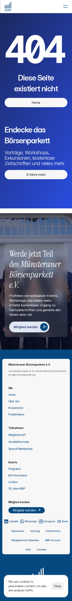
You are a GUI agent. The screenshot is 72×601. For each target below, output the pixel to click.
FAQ (28, 549)
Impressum (17, 531)
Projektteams (16, 414)
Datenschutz (53, 531)
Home (12, 394)
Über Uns (14, 401)
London (13, 482)
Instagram (49, 521)
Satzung (35, 531)
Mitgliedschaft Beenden (25, 540)
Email (65, 521)
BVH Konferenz (17, 475)
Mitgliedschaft (17, 434)
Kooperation (15, 407)
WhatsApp (31, 521)
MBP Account (53, 540)
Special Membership (20, 448)
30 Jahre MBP (16, 488)
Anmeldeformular (18, 441)
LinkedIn (13, 521)
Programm (14, 468)
